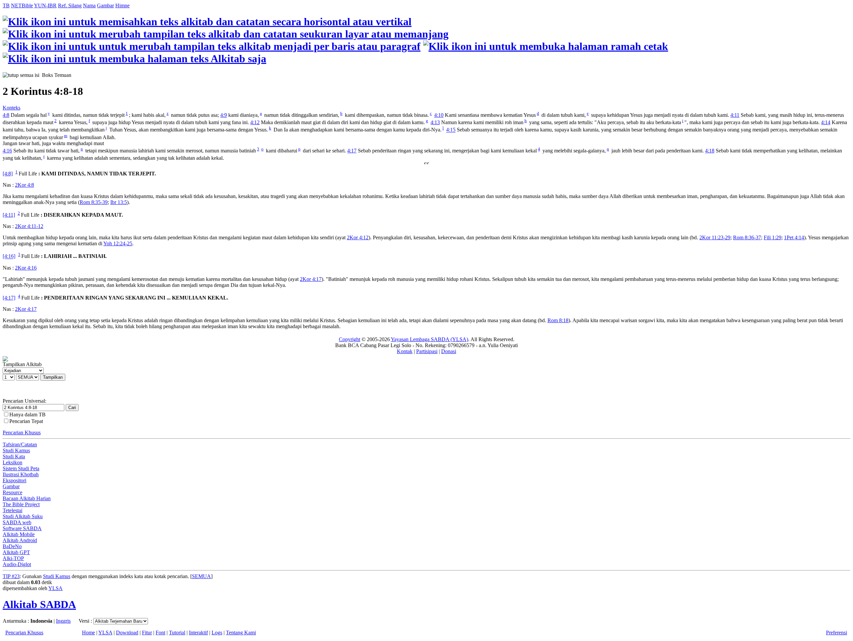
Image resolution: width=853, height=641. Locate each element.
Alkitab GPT (16, 552)
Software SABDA (22, 528)
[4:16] (9, 256)
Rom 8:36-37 (747, 237)
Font (160, 632)
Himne (122, 5)
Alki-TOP (13, 558)
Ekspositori (14, 480)
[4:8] (8, 173)
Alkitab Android (20, 540)
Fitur (147, 632)
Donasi (448, 351)
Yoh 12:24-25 (117, 243)
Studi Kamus (16, 450)
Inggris (63, 621)
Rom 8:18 (557, 320)
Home (88, 632)
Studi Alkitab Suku (23, 516)
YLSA (55, 588)
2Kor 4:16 (26, 268)
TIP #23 (11, 576)
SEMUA (201, 576)
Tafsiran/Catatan (20, 444)
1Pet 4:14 (794, 237)
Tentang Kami (241, 632)
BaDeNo (12, 546)
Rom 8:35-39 (94, 202)
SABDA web (17, 522)
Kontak (405, 351)
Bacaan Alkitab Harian (27, 498)
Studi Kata (14, 456)
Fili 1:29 (772, 237)
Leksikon (12, 462)
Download (127, 632)
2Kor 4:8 (24, 185)
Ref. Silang (70, 5)
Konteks (11, 107)
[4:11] (9, 215)
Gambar (105, 5)
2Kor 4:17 (311, 279)
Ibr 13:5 (118, 202)
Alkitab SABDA (39, 604)
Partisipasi (426, 351)
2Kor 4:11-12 (29, 226)
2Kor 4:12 (358, 237)
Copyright (349, 339)
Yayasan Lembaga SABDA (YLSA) (429, 339)
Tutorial (177, 632)
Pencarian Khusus (22, 432)
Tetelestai (12, 510)
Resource (12, 492)
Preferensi (836, 632)
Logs (217, 632)
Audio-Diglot (17, 564)
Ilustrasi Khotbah (21, 474)
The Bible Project (21, 504)
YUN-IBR (45, 5)
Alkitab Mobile (19, 534)
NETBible (22, 5)
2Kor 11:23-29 (714, 237)
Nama (89, 5)
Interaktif (198, 632)
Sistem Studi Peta (21, 468)
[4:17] (9, 298)
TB (6, 5)
